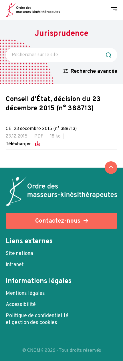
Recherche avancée (94, 71)
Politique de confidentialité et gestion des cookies (37, 319)
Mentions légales (25, 293)
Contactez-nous (57, 221)
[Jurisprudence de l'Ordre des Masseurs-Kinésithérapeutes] (33, 10)
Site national (20, 253)
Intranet (15, 265)
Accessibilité (21, 304)
